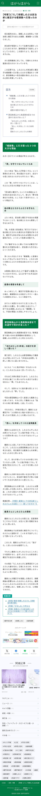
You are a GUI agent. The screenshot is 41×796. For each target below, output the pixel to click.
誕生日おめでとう (10, 730)
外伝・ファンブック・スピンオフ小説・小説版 (18, 724)
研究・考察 (27, 10)
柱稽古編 (18, 758)
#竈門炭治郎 (8, 621)
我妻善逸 (28, 754)
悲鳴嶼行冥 (17, 754)
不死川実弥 (25, 742)
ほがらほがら (20, 3)
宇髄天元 (7, 754)
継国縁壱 (7, 774)
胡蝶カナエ (28, 774)
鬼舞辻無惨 (27, 778)
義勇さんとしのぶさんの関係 (21, 131)
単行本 (6, 718)
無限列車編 (7, 762)
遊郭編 (6, 778)
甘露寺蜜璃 (15, 766)
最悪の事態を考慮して (18, 110)
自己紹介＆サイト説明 (21, 789)
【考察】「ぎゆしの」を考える (19, 606)
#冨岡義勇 (30, 621)
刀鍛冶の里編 (8, 750)
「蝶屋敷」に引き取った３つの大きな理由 (21, 97)
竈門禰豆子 (18, 770)
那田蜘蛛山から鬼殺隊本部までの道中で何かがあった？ (21, 116)
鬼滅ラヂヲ (15, 778)
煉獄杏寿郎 (28, 762)
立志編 (28, 770)
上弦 (16, 742)
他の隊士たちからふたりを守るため (22, 106)
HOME (4, 783)
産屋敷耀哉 (27, 766)
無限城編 (18, 762)
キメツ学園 (7, 708)
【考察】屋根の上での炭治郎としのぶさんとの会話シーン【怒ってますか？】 (21, 611)
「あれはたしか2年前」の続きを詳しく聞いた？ (22, 122)
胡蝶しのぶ (17, 774)
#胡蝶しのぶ (19, 621)
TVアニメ (7, 698)
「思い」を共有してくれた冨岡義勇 (22, 127)
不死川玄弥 (7, 746)
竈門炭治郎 (7, 770)
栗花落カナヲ (29, 758)
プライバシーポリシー (13, 788)
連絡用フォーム (27, 788)
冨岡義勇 (29, 746)
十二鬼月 (19, 750)
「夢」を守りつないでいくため (22, 102)
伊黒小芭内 (18, 746)
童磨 (36, 770)
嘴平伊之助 (30, 750)
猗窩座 (6, 766)
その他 (5, 735)
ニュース (7, 703)
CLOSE (32, 89)
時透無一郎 (7, 758)
